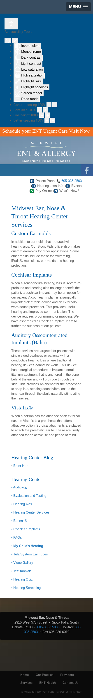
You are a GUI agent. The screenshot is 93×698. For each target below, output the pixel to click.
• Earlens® (19, 521)
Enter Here (21, 466)
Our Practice (44, 674)
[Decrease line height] (41, 115)
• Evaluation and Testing (28, 495)
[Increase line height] (47, 115)
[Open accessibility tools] (11, 23)
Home (24, 674)
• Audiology (19, 487)
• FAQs (16, 537)
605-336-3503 (71, 181)
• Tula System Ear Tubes (29, 554)
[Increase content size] (54, 104)
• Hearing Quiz (22, 579)
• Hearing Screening (26, 588)
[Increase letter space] (52, 120)
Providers (67, 674)
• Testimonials (21, 571)
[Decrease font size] (39, 109)
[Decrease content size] (48, 104)
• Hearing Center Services (30, 512)
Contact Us (70, 682)
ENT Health (47, 682)
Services (26, 682)
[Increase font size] (45, 109)
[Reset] (8, 40)
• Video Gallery (22, 562)
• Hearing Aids (21, 504)
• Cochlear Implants (25, 529)
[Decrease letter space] (46, 120)
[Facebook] (87, 170)
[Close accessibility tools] (15, 40)
